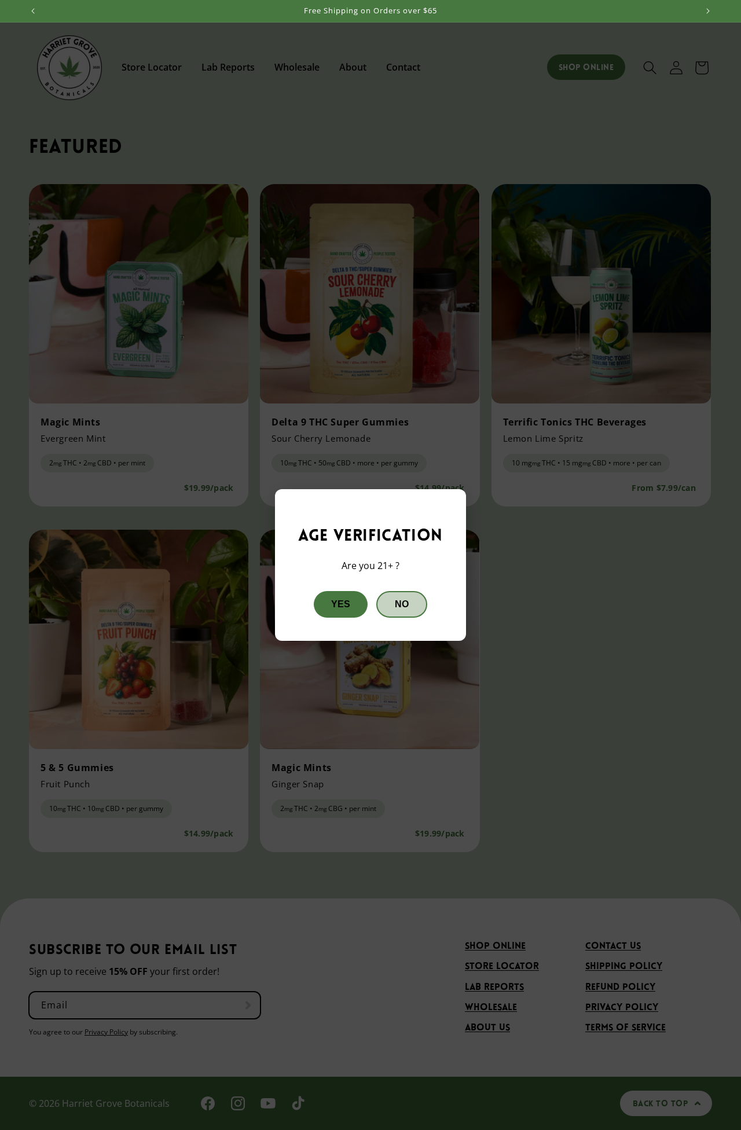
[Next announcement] (708, 11)
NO (402, 604)
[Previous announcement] (33, 11)
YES (340, 604)
